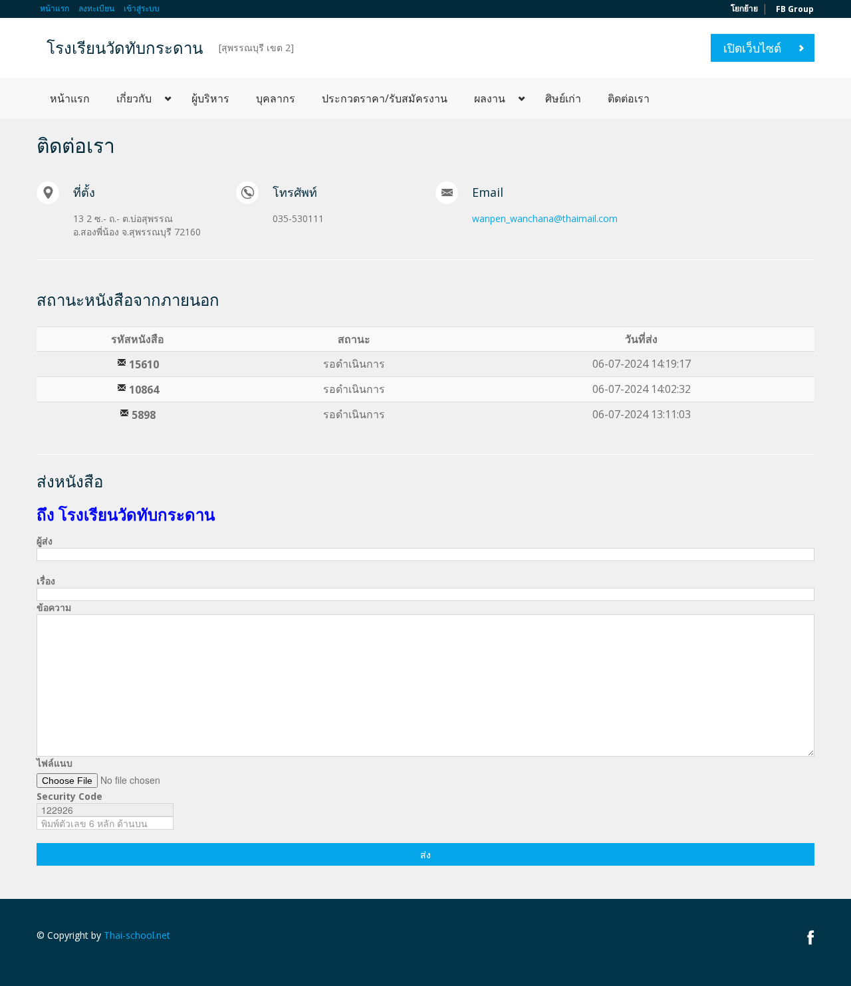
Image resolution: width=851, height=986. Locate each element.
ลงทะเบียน (96, 8)
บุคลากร (275, 98)
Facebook (810, 937)
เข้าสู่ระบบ (142, 8)
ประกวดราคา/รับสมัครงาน (384, 98)
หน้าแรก (54, 8)
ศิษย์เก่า (563, 98)
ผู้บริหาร (210, 98)
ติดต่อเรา (629, 98)
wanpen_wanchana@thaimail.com (545, 218)
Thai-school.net (137, 935)
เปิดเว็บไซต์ (752, 48)
